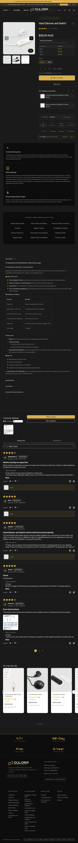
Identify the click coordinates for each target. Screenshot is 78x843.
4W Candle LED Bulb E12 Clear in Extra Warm (13, 695)
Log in (72, 136)
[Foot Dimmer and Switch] (37, 680)
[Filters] (5, 446)
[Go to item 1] (8, 429)
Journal (10, 813)
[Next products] (73, 91)
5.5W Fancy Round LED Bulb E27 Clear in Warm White (58, 95)
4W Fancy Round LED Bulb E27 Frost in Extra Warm (58, 104)
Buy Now (57, 84)
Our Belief (43, 795)
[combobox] (50, 10)
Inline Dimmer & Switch (59, 694)
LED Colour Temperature (28, 800)
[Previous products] (69, 91)
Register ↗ (65, 136)
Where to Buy (11, 807)
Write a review (51, 417)
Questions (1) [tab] (57, 440)
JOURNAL (17, 10)
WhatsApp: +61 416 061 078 (51, 768)
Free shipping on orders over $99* (16, 4)
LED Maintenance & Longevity (30, 818)
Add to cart (58, 78)
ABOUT (26, 10)
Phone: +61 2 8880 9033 (50, 770)
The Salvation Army (46, 797)
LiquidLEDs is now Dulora (13, 816)
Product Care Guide (30, 830)
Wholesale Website (13, 805)
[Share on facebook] (70, 481)
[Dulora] (39, 10)
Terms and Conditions (63, 797)
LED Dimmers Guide (30, 808)
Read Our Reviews (13, 810)
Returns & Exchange (13, 802)
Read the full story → (57, 1)
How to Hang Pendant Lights (30, 823)
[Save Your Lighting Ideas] (65, 10)
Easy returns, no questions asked (35, 4)
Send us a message (49, 765)
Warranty (59, 800)
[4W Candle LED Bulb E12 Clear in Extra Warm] (13, 680)
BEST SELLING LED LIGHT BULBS (49, 18)
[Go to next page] (46, 650)
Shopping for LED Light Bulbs (30, 796)
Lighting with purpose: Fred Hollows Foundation (57, 4)
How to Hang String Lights (30, 827)
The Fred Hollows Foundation (45, 801)
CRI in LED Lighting (29, 815)
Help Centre (11, 795)
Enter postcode (67, 117)
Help (59, 10)
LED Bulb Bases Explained (29, 804)
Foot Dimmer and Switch (35, 694)
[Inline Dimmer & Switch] (61, 680)
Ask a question (51, 421)
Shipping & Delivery (13, 800)
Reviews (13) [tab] (21, 440)
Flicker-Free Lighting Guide (30, 811)
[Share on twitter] (74, 481)
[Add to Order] (72, 96)
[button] (72, 4)
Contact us (11, 797)
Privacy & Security (61, 795)
